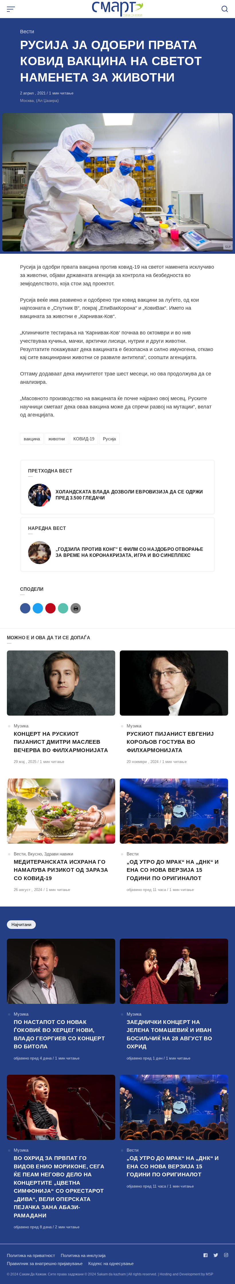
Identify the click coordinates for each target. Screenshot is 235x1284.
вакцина (32, 438)
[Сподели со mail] (63, 608)
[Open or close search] (224, 9)
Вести (27, 31)
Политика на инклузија (83, 1255)
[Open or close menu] (11, 9)
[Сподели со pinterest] (50, 608)
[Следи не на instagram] (225, 1255)
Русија (109, 438)
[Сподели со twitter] (38, 608)
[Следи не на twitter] (215, 1255)
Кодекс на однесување (111, 1263)
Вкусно (35, 853)
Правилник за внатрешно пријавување (45, 1263)
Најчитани (21, 924)
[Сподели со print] (75, 608)
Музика (21, 725)
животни (56, 438)
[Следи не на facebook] (206, 1255)
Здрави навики (58, 853)
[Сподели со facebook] (25, 608)
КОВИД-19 (83, 438)
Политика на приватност (31, 1255)
